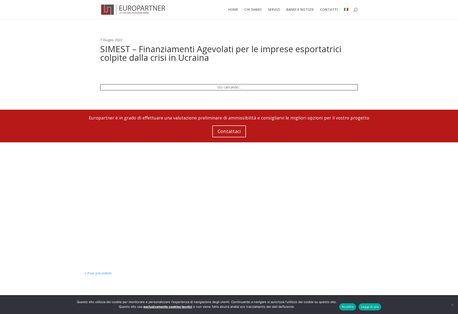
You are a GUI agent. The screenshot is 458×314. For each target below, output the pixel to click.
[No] (452, 305)
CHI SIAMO (253, 10)
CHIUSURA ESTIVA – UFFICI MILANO (125, 211)
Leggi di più (370, 307)
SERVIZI (274, 10)
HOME (233, 10)
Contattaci (229, 131)
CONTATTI (329, 10)
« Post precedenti (98, 273)
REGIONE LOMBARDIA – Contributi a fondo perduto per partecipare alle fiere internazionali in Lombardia (197, 248)
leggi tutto (97, 188)
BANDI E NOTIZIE (300, 10)
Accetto (348, 307)
